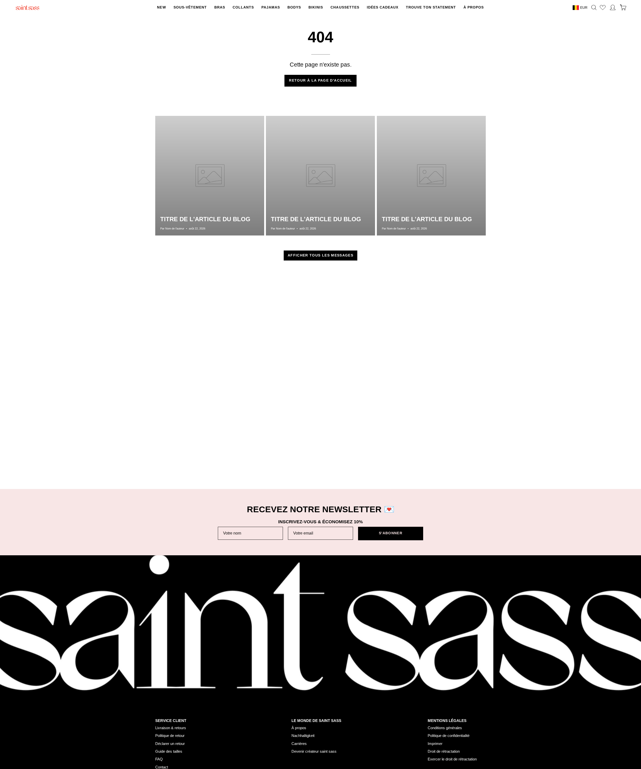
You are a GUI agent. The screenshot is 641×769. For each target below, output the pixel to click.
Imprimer (435, 743)
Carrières (299, 743)
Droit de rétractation (444, 751)
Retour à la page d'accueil (320, 80)
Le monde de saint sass (316, 720)
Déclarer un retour (170, 743)
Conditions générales (445, 728)
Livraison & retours (170, 728)
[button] (243, 7)
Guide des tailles (168, 751)
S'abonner (390, 533)
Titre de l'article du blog (205, 219)
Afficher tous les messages (320, 255)
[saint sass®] (27, 8)
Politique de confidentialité (448, 735)
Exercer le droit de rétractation (452, 759)
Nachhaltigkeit (302, 735)
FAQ (159, 759)
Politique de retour (170, 735)
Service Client (170, 720)
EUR (583, 8)
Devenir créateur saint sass (314, 751)
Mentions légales (447, 720)
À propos (298, 728)
